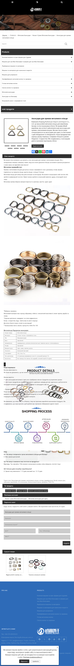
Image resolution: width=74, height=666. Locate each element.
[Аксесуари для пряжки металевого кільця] (16, 130)
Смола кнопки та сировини (10, 88)
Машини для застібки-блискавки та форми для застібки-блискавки (23, 62)
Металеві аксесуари (24, 35)
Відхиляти (24, 661)
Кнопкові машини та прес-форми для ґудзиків (16, 57)
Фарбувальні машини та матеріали (13, 66)
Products (13, 35)
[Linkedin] (49, 639)
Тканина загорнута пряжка (37, 575)
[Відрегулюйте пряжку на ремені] (15, 563)
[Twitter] (44, 639)
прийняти (36, 661)
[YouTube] (54, 639)
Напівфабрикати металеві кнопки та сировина (16, 79)
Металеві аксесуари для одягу (38, 499)
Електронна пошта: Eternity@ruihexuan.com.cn (17, 637)
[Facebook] (39, 639)
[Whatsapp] (64, 639)
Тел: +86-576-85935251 (9, 634)
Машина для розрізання (9, 75)
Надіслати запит (37, 146)
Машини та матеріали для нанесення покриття (17, 70)
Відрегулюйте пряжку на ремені (15, 575)
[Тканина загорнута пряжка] (37, 563)
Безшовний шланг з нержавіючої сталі (14, 101)
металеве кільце (10, 491)
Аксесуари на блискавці (9, 96)
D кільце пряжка (22, 491)
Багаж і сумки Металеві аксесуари (44, 35)
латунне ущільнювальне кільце (38, 491)
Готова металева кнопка (9, 83)
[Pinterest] (59, 639)
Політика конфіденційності (32, 657)
